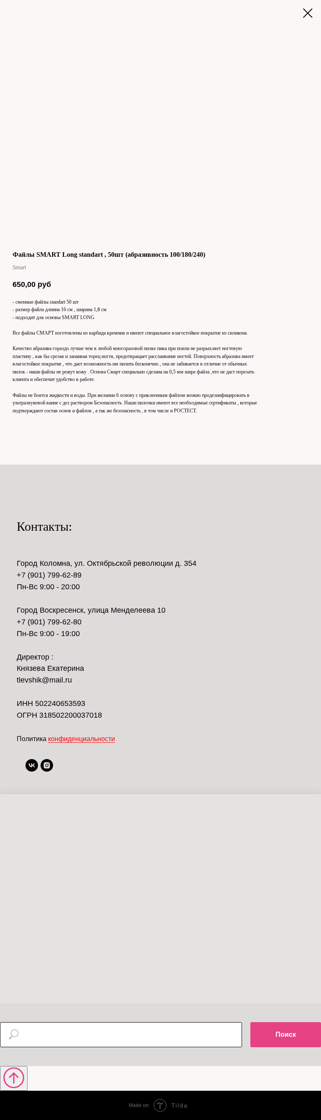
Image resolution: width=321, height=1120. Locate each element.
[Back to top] (14, 1078)
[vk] (31, 769)
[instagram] (47, 769)
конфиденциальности (81, 738)
